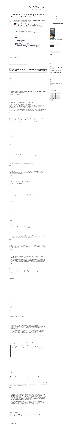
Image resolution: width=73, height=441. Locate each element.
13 (56, 95)
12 (54, 95)
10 (51, 95)
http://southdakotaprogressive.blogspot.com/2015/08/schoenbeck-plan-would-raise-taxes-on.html (25, 203)
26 (54, 98)
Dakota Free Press (36, 7)
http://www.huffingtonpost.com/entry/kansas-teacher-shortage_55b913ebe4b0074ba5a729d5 (24, 119)
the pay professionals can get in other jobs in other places (22, 53)
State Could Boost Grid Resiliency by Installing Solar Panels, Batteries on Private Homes (56, 16)
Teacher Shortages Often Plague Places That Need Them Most (28, 355)
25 (53, 98)
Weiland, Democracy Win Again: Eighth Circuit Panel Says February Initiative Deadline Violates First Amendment (56, 83)
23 (50, 98)
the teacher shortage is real (38, 20)
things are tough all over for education (26, 50)
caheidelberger (13, 322)
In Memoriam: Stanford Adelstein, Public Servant (55, 70)
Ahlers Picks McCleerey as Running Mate (54, 80)
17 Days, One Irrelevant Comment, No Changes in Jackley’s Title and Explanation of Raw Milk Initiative (56, 62)
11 (53, 95)
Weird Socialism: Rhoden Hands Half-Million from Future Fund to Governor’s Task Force (56, 68)
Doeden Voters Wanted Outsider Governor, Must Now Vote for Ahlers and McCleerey (56, 75)
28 (57, 98)
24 (51, 98)
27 (56, 98)
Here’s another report (13, 342)
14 (57, 95)
